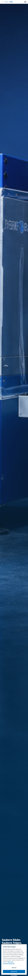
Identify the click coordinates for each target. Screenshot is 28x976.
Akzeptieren (14, 971)
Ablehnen (14, 967)
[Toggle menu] (25, 1)
